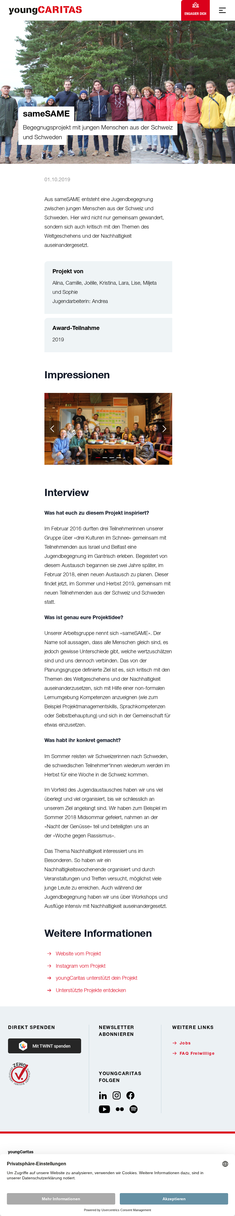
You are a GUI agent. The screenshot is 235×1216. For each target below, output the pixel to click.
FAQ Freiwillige (197, 1054)
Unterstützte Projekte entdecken (91, 990)
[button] (98, 457)
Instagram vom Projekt (80, 966)
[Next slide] (164, 429)
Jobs (185, 1044)
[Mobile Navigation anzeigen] (222, 10)
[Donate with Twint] (44, 1045)
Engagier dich (195, 14)
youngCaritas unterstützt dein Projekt (96, 978)
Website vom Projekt (78, 954)
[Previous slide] (52, 429)
